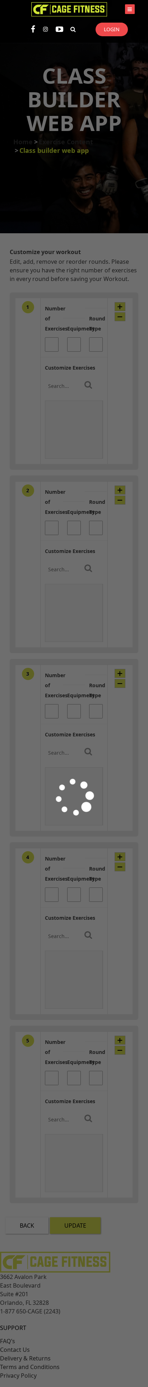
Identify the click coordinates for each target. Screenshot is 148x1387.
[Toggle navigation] (130, 9)
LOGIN (112, 29)
